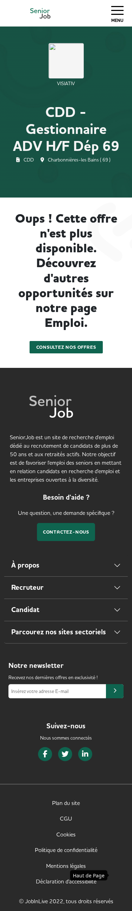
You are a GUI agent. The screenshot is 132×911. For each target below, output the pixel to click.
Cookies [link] (66, 834)
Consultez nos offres (66, 347)
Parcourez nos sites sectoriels (58, 632)
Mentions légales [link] (66, 865)
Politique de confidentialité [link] (66, 849)
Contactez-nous (66, 532)
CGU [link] (66, 818)
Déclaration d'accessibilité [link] (66, 881)
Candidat (25, 610)
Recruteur (27, 587)
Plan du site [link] (66, 802)
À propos (25, 565)
